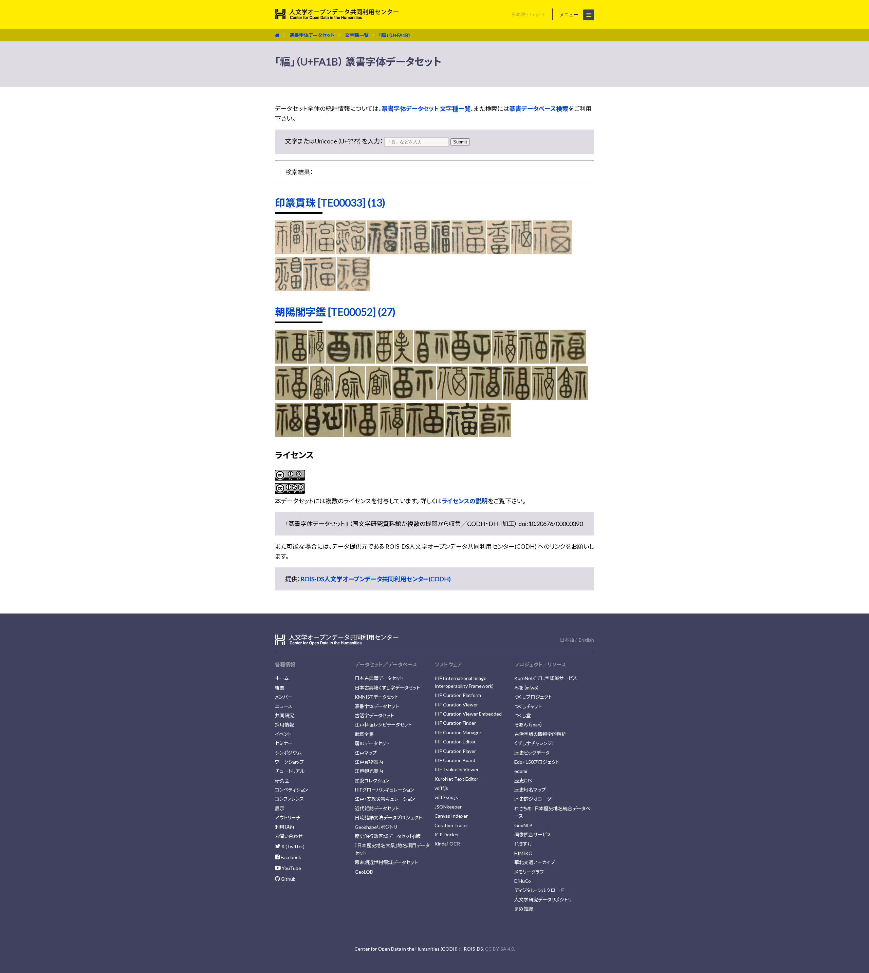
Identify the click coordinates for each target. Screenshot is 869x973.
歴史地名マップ (530, 790)
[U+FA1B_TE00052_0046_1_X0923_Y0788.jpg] (462, 434)
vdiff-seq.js (446, 797)
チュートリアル (289, 771)
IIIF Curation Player (455, 751)
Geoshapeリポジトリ (376, 827)
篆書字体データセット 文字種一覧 (426, 108)
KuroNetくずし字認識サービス (545, 678)
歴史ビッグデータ (532, 753)
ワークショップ (289, 762)
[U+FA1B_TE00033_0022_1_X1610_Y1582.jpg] (383, 252)
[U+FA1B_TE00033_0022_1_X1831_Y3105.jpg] (498, 252)
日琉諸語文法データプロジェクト (388, 817)
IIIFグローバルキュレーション (384, 790)
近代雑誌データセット (377, 808)
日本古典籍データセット (379, 678)
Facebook (290, 857)
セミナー (284, 743)
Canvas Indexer (451, 816)
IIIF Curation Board (454, 760)
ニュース (283, 706)
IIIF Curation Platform (457, 695)
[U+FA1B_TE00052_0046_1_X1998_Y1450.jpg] (425, 434)
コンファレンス (289, 799)
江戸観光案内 (369, 771)
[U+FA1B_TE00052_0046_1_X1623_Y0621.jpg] (432, 361)
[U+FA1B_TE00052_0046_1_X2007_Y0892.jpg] (485, 398)
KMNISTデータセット (377, 697)
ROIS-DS (473, 949)
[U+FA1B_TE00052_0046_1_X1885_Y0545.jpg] (568, 361)
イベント (283, 734)
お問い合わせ (288, 836)
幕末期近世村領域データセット (386, 862)
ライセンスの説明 (465, 501)
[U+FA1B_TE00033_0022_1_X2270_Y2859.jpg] (468, 252)
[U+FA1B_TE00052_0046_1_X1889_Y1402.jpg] (392, 434)
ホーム (282, 678)
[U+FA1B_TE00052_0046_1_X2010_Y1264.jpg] (361, 434)
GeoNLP (523, 825)
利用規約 (284, 827)
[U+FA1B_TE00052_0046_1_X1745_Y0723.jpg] (504, 361)
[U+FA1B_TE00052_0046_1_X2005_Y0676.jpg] (292, 398)
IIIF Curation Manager (457, 732)
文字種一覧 (357, 35)
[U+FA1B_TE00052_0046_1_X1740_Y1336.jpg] (323, 434)
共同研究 (284, 715)
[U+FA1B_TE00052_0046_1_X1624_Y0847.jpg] (322, 398)
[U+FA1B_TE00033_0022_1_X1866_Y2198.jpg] (415, 252)
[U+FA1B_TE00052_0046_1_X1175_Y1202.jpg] (495, 434)
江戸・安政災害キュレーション (385, 799)
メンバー (283, 697)
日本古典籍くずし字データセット (387, 687)
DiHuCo (522, 881)
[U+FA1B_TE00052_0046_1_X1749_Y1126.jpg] (572, 398)
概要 (279, 687)
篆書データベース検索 (538, 108)
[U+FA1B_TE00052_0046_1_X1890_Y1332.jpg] (289, 434)
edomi (520, 771)
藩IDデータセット (372, 743)
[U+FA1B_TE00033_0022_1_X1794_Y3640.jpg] (288, 288)
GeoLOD (364, 872)
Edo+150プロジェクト (536, 762)
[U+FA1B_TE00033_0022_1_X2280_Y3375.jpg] (521, 252)
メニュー (569, 14)
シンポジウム (288, 753)
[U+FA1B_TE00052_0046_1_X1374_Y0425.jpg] (384, 361)
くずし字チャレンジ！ (534, 743)
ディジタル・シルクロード (539, 890)
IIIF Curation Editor (455, 741)
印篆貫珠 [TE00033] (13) (330, 202)
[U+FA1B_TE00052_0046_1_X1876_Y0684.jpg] (533, 361)
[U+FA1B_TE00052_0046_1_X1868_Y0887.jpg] (452, 398)
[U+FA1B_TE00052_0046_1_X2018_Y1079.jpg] (517, 398)
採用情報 (284, 724)
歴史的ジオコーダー (535, 799)
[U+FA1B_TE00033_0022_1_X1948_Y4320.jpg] (353, 288)
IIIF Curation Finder (455, 723)
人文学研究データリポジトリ (543, 899)
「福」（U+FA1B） (395, 35)
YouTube (291, 868)
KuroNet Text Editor (456, 779)
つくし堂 (522, 715)
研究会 (282, 780)
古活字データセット (374, 715)
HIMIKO (523, 853)
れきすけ (523, 843)
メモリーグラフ (529, 872)
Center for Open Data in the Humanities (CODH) (406, 949)
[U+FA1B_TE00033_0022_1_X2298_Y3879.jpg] (552, 252)
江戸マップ (366, 753)
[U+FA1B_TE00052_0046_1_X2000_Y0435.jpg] (291, 361)
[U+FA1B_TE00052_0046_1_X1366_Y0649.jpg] (403, 361)
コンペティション (291, 790)
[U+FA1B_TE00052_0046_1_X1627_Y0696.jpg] (471, 361)
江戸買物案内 (369, 762)
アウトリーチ (287, 817)
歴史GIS (523, 780)
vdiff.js (441, 788)
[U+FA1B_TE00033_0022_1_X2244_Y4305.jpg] (319, 288)
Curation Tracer (451, 825)
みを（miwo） (526, 687)
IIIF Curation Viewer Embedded (468, 714)
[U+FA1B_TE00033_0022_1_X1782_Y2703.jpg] (289, 252)
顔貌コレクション (372, 780)
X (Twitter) (292, 846)
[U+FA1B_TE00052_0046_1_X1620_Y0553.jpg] (350, 361)
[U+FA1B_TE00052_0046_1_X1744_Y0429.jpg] (316, 361)
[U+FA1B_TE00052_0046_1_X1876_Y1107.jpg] (544, 398)
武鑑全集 (364, 734)
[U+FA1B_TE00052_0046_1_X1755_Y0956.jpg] (414, 398)
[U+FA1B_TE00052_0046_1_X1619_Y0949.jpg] (378, 398)
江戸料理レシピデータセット (383, 724)
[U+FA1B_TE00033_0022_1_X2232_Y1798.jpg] (320, 252)
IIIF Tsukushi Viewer (456, 769)
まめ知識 (523, 909)
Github (288, 879)
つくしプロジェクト (533, 697)
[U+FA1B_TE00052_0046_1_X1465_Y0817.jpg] (350, 398)
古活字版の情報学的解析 (540, 734)
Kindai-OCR (447, 843)
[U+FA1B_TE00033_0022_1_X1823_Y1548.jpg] (351, 252)
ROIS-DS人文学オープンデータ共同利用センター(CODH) (375, 579)
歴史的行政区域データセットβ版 (388, 836)
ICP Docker (446, 834)
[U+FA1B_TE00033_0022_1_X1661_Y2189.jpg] (440, 252)
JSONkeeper (448, 807)
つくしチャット (528, 706)
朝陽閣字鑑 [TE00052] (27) (335, 312)
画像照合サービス (532, 834)
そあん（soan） (528, 724)
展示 (279, 808)
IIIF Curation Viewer (456, 704)
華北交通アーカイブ (534, 862)
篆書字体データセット (312, 35)
